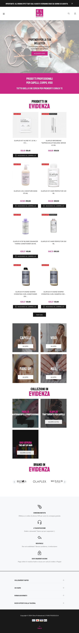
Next (65, 482)
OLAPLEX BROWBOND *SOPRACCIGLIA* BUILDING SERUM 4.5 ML (53, 143)
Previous (14, 482)
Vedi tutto (39, 315)
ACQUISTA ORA (39, 53)
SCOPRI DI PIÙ (25, 422)
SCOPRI (25, 346)
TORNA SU (39, 628)
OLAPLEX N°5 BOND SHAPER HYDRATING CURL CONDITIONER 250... (25, 294)
